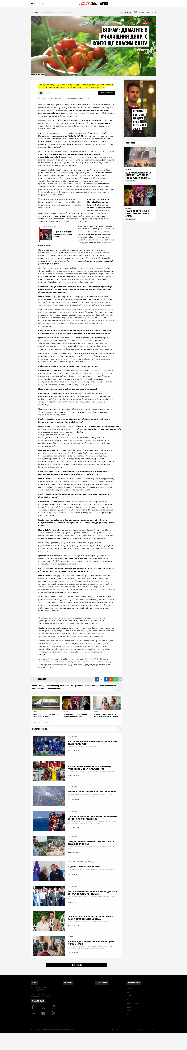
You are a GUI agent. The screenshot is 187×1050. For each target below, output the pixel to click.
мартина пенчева (91, 685)
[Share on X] (101, 679)
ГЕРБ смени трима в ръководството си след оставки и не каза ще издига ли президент (92, 892)
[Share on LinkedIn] (106, 679)
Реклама (125, 1029)
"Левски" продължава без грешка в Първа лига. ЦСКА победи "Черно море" (92, 742)
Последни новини (39, 729)
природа (42, 685)
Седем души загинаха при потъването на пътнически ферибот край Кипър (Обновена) (93, 817)
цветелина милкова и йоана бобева (46, 688)
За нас (34, 983)
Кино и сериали (132, 1003)
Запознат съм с (65, 98)
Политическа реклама (140, 1029)
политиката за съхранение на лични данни (71, 98)
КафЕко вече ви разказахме (85, 141)
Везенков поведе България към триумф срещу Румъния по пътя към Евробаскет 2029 (89, 767)
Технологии (131, 1007)
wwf (72, 685)
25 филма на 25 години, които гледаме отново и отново (137, 214)
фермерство (64, 685)
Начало (115, 1029)
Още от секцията (76, 965)
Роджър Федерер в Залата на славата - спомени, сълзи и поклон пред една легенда (90, 917)
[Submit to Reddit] (111, 679)
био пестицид (52, 685)
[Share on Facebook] (97, 679)
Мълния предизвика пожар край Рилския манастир (92, 791)
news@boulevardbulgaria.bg (41, 996)
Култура (129, 1011)
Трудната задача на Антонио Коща (84, 866)
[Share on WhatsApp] (115, 679)
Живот (129, 992)
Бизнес (145, 23)
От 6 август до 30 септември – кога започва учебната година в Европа (93, 942)
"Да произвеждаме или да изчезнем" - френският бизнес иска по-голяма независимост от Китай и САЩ (138, 177)
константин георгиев (108, 685)
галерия (129, 988)
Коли (128, 1014)
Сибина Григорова (37, 990)
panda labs (79, 685)
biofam (34, 685)
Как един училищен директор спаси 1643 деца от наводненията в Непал (91, 842)
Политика (130, 996)
